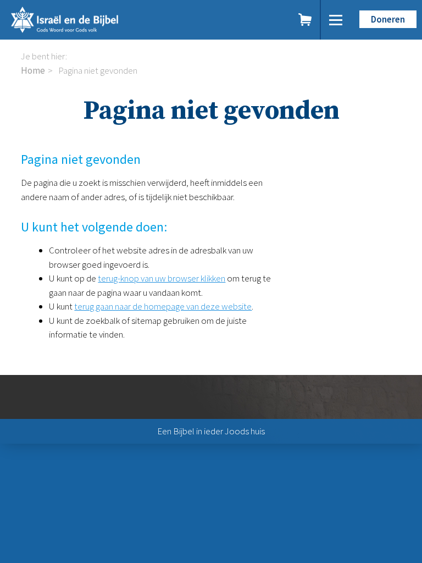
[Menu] (336, 20)
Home (33, 70)
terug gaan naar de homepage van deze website (163, 306)
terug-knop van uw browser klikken (161, 278)
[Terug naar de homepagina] (103, 20)
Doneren (388, 19)
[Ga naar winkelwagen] (305, 20)
